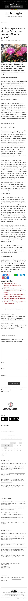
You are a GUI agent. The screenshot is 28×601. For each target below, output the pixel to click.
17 (5, 448)
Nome (3, 362)
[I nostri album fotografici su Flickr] (3, 418)
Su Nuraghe (14, 13)
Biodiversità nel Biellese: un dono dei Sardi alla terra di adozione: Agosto (12, 508)
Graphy (17, 598)
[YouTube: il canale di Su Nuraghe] (14, 418)
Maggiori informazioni (16, 6)
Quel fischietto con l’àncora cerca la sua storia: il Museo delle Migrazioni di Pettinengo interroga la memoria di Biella (13, 503)
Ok (7, 6)
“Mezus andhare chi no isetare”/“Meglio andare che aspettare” (12, 285)
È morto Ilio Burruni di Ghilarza (18, 463)
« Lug (2, 455)
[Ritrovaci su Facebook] (6, 418)
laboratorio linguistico (12, 309)
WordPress (9, 598)
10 (5, 445)
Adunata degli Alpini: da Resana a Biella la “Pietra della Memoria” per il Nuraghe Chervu (13, 474)
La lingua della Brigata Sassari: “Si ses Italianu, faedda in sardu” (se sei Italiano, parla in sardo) (12, 468)
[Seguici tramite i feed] (17, 418)
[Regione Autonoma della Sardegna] (10, 406)
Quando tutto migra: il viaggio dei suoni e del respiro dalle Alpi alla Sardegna (12, 518)
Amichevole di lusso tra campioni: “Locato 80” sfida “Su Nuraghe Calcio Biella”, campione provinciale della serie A (14, 327)
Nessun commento (19, 40)
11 (8, 445)
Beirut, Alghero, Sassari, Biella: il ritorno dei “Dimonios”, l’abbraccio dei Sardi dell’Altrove (12, 513)
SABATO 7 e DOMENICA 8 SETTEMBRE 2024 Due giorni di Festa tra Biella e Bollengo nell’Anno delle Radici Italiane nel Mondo (13, 318)
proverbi (21, 309)
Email (3, 368)
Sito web (3, 375)
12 (11, 445)
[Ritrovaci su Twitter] (10, 418)
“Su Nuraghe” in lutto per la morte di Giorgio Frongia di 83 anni (12, 486)
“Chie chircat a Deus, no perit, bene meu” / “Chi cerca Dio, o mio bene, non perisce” (15, 290)
